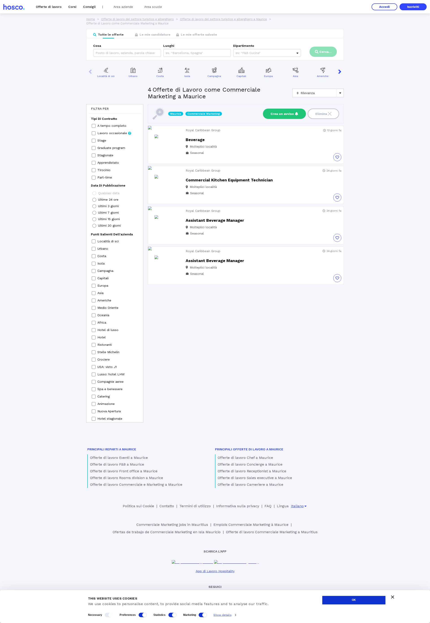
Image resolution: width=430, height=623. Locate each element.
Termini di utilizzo (195, 506)
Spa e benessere (110, 389)
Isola (187, 76)
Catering (103, 396)
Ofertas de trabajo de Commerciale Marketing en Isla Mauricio (167, 532)
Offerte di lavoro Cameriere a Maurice (250, 484)
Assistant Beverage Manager (215, 220)
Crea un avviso (282, 114)
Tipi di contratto (104, 118)
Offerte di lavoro (49, 7)
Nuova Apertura (109, 411)
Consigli (89, 7)
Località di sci (105, 76)
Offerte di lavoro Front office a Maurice (123, 471)
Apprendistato (108, 162)
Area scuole (153, 7)
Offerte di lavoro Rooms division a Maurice (126, 478)
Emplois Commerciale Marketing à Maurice (250, 524)
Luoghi (168, 45)
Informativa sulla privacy (237, 506)
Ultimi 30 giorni (109, 225)
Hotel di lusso (107, 330)
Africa (101, 322)
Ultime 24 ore (108, 199)
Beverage (195, 139)
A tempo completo (111, 125)
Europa (268, 76)
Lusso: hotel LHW (111, 374)
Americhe (323, 76)
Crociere (103, 359)
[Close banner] (392, 597)
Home (90, 19)
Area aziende (123, 7)
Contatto (166, 506)
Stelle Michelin (108, 352)
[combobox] (166, 53)
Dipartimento (243, 45)
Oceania (103, 315)
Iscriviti (413, 7)
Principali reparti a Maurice (111, 449)
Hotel (101, 337)
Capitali (241, 76)
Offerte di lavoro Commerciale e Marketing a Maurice (136, 484)
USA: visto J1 (107, 367)
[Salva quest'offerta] (337, 157)
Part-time (104, 177)
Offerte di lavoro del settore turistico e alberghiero (137, 19)
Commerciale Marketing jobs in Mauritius (172, 524)
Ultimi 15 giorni (109, 219)
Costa (160, 76)
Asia (295, 76)
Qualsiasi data (108, 193)
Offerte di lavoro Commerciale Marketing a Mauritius (272, 532)
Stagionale (105, 155)
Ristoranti (104, 344)
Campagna (214, 76)
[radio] (94, 193)
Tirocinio (103, 170)
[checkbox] (94, 126)
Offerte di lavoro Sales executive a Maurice (255, 478)
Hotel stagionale (109, 418)
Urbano (133, 76)
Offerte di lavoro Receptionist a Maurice (252, 471)
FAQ (267, 506)
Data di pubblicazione (108, 185)
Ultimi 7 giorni (108, 212)
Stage (101, 140)
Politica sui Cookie (138, 506)
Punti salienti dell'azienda (112, 234)
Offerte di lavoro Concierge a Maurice (250, 464)
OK (354, 600)
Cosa (97, 45)
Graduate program (111, 148)
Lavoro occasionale (112, 133)
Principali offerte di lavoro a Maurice (249, 449)
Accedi (384, 7)
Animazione (106, 404)
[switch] (143, 615)
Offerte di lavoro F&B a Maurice (117, 464)
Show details (222, 615)
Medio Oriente (107, 307)
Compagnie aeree (110, 381)
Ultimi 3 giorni (108, 206)
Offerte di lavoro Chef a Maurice (245, 457)
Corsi (72, 7)
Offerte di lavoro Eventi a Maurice (119, 457)
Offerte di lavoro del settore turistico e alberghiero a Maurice (223, 19)
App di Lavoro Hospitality (215, 571)
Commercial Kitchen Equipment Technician (229, 180)
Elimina (321, 114)
